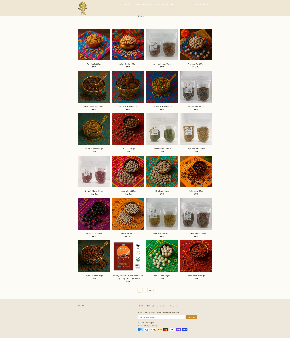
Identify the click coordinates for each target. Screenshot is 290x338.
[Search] (204, 4)
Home (137, 4)
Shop (128, 4)
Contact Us (167, 4)
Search (173, 306)
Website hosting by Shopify (147, 325)
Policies (157, 4)
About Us (146, 4)
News (140, 306)
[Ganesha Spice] (89, 8)
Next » (151, 290)
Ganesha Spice (148, 322)
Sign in (198, 4)
